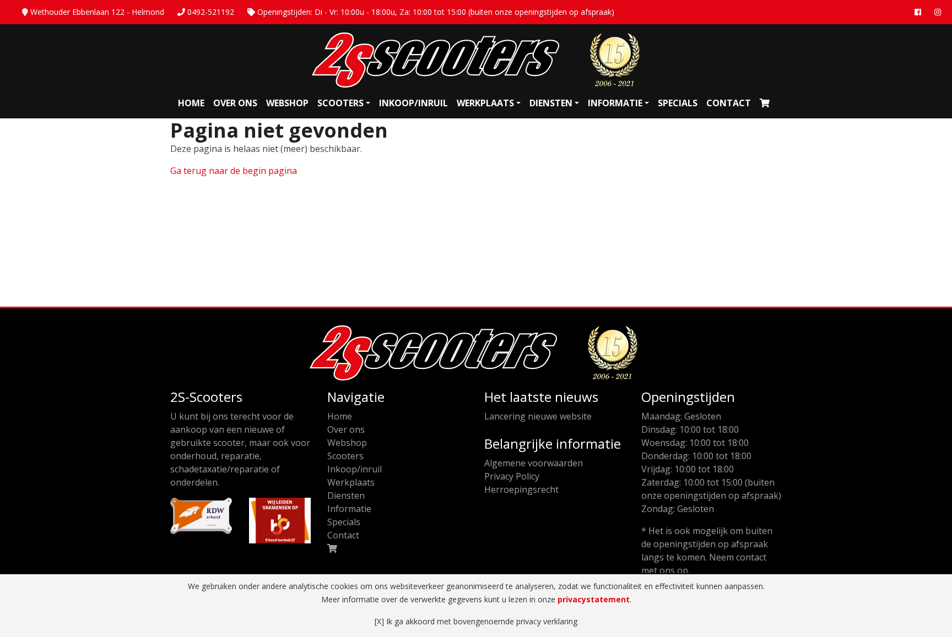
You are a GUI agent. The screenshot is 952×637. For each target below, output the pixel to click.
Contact (728, 103)
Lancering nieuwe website (538, 416)
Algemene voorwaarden (533, 463)
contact (751, 557)
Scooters (340, 103)
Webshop (287, 103)
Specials (677, 103)
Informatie (615, 103)
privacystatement (594, 599)
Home (191, 103)
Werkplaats (485, 103)
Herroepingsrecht (521, 489)
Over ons (235, 103)
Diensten (550, 103)
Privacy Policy (511, 476)
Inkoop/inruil (413, 103)
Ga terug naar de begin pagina (233, 171)
